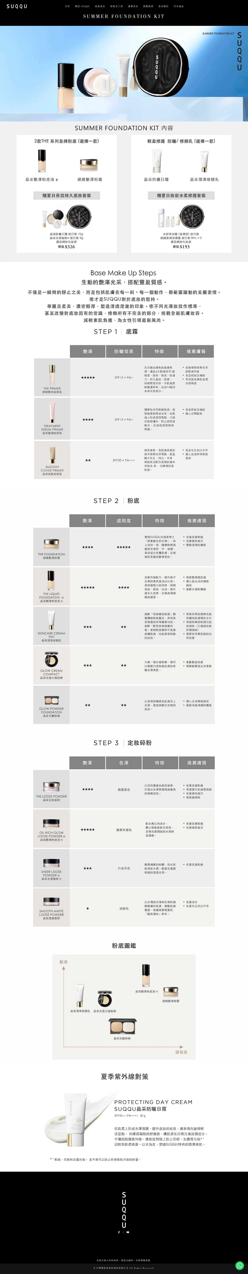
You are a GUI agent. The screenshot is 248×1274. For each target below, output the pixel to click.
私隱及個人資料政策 (107, 1260)
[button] (239, 1265)
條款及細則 (127, 1260)
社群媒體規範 (143, 1260)
